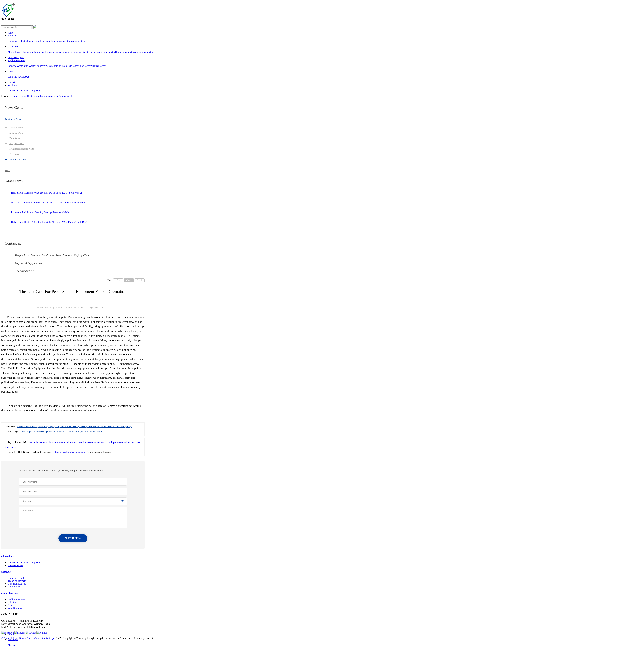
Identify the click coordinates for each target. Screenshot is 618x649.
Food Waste (85, 65)
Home (15, 96)
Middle (129, 280)
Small (139, 280)
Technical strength (17, 580)
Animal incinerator (143, 52)
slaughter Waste (16, 143)
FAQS (26, 76)
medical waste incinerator (91, 442)
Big (118, 280)
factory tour (65, 41)
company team (78, 41)
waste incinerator (38, 442)
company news (15, 76)
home (10, 32)
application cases (16, 60)
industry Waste (16, 133)
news (10, 71)
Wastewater (13, 85)
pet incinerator (108, 52)
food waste (14, 154)
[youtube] (41, 632)
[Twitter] (31, 632)
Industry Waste (15, 65)
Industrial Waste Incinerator (87, 52)
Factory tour (14, 586)
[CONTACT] (35, 27)
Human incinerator (124, 52)
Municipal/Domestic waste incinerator (53, 52)
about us (12, 35)
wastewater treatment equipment (24, 90)
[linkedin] (19, 632)
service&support (16, 57)
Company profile (16, 578)
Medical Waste (98, 65)
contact (11, 82)
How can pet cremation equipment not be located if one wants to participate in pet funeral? (62, 431)
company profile (16, 41)
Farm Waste (29, 65)
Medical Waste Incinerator (21, 52)
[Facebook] (7, 632)
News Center (27, 96)
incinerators (13, 46)
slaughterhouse (15, 608)
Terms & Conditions (30, 638)
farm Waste (14, 138)
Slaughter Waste (43, 65)
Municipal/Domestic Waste (65, 65)
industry (12, 602)
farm (10, 605)
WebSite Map (47, 638)
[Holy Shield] (8, 19)
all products (7, 556)
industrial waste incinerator (62, 442)
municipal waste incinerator (120, 442)
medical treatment (17, 599)
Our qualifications (17, 583)
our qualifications (51, 41)
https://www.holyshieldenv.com (69, 452)
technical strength (33, 41)
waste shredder (15, 565)
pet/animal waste (64, 96)
